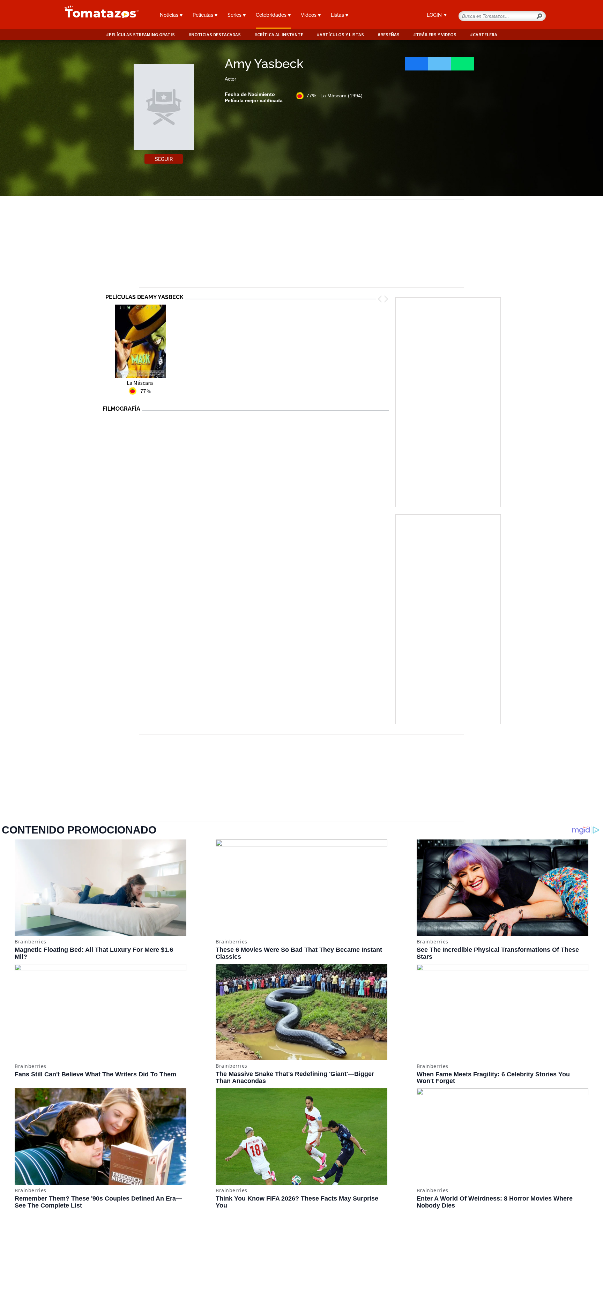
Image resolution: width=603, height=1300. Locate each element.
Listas (338, 15)
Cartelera (485, 35)
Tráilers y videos (436, 35)
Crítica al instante (280, 35)
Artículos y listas (342, 35)
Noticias (170, 15)
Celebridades (272, 15)
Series (235, 15)
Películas (204, 15)
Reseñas (390, 35)
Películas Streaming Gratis (142, 35)
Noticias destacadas (216, 35)
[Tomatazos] (99, 15)
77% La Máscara (334, 95)
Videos (309, 15)
